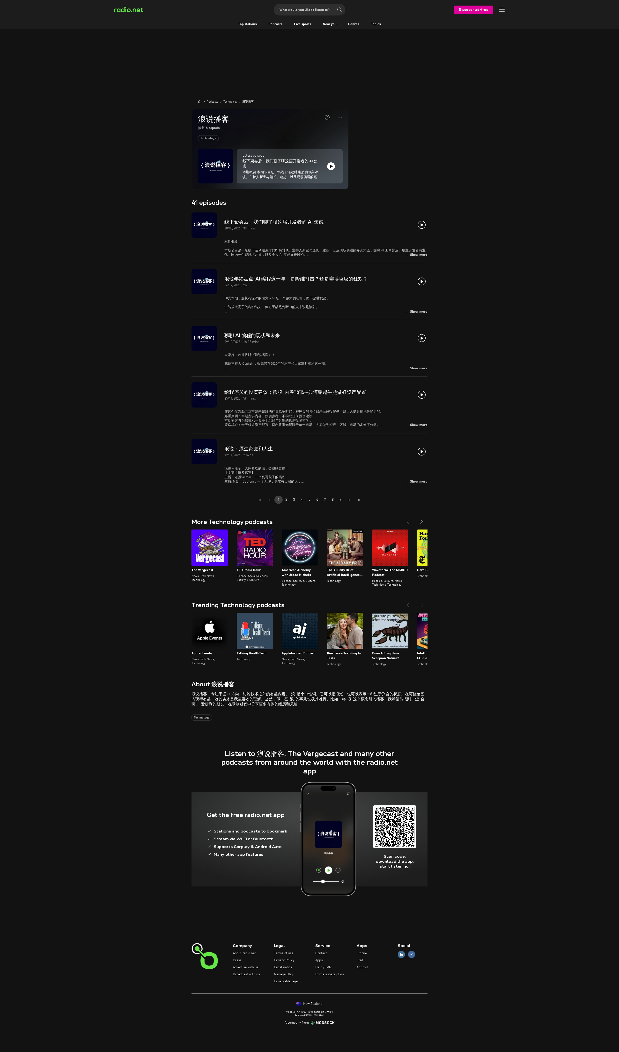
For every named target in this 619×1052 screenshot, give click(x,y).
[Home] (200, 102)
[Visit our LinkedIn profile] (401, 954)
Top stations (247, 24)
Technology (208, 138)
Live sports (302, 24)
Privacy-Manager (286, 981)
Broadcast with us (246, 974)
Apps (319, 960)
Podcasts (275, 24)
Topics (376, 24)
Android (362, 967)
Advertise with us (245, 967)
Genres (353, 24)
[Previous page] (270, 500)
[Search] (339, 10)
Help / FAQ (323, 967)
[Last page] (359, 500)
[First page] (260, 500)
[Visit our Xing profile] (411, 954)
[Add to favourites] (327, 117)
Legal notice (283, 967)
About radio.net (244, 953)
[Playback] (331, 166)
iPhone (362, 953)
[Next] (421, 520)
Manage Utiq (283, 974)
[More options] (340, 118)
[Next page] (349, 500)
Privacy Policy (284, 960)
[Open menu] (502, 10)
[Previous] (407, 520)
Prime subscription (329, 974)
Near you (330, 24)
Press (237, 960)
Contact (321, 953)
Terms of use (283, 953)
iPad (360, 960)
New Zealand (312, 1004)
